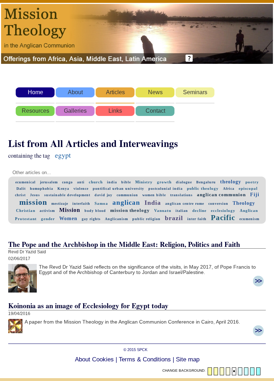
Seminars (195, 92)
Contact (155, 111)
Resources (35, 111)
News (155, 92)
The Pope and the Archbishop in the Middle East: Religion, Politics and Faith (124, 244)
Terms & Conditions (145, 359)
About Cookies (94, 359)
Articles (115, 92)
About (75, 92)
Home (35, 92)
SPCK (142, 349)
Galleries (75, 111)
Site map (187, 359)
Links (115, 111)
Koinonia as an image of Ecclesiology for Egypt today (88, 305)
